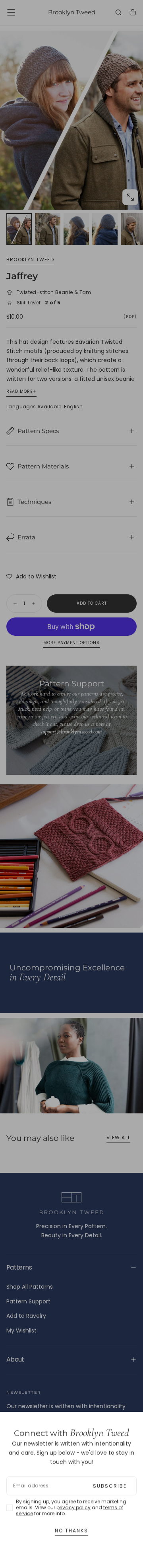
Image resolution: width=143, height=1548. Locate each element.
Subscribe (110, 1481)
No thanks (71, 1526)
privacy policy (73, 1503)
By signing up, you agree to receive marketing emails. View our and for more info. (71, 1503)
